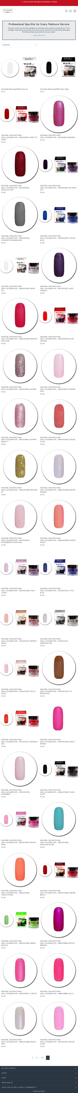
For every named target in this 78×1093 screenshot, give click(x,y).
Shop (4, 1073)
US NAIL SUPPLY (9, 1068)
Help (4, 1078)
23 (42, 1058)
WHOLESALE (7, 1083)
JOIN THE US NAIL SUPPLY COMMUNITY (19, 1087)
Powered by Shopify (39, 1091)
